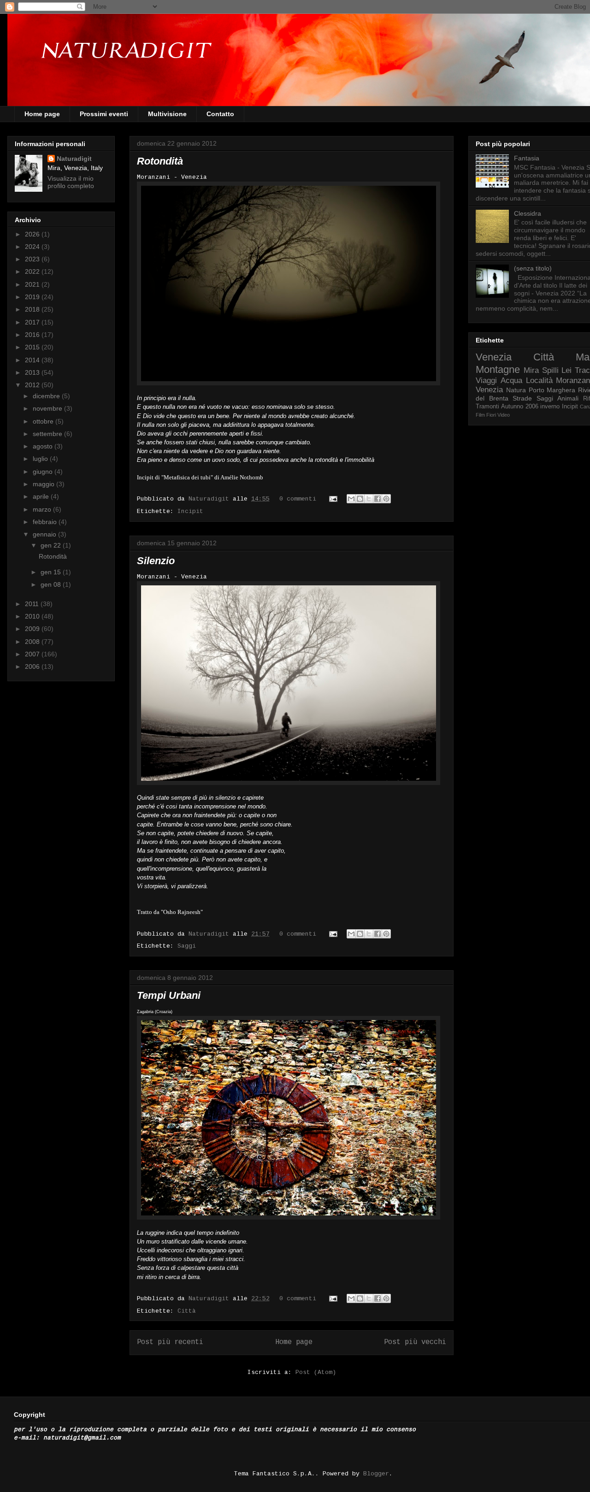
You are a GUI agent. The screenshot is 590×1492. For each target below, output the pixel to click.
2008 (33, 641)
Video (503, 415)
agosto (43, 446)
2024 (33, 246)
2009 (33, 628)
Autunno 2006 (519, 406)
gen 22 (52, 545)
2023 (33, 259)
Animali (567, 398)
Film (480, 415)
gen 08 (52, 584)
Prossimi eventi (104, 114)
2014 (33, 360)
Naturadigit (211, 498)
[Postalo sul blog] (360, 498)
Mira (531, 370)
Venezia (494, 357)
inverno (550, 406)
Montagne (498, 369)
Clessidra (527, 213)
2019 (33, 297)
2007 (33, 654)
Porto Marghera (552, 390)
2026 (33, 234)
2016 (33, 334)
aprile (42, 496)
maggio (44, 484)
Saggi (186, 946)
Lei (566, 370)
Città (186, 1311)
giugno (43, 471)
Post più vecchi (415, 1342)
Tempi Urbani (169, 995)
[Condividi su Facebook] (377, 498)
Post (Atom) (315, 1372)
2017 (33, 322)
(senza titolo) (533, 268)
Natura (516, 390)
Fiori (491, 415)
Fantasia (526, 158)
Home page (42, 114)
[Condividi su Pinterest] (386, 498)
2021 (33, 284)
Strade (522, 398)
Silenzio (156, 560)
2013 (33, 372)
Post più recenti (170, 1342)
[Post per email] (333, 498)
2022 (33, 271)
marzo (43, 509)
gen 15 (52, 572)
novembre (48, 408)
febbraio (46, 521)
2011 (33, 603)
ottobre (44, 421)
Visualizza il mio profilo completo (70, 182)
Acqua (511, 380)
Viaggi (486, 380)
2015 (33, 347)
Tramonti (487, 406)
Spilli (550, 370)
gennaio (45, 534)
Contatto (220, 114)
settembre (48, 433)
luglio (41, 458)
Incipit (190, 511)
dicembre (47, 396)
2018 (33, 309)
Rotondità (160, 161)
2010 (33, 616)
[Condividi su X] (368, 498)
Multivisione (167, 114)
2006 (33, 666)
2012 (33, 385)
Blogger (376, 1473)
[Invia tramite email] (351, 498)
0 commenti (297, 498)
